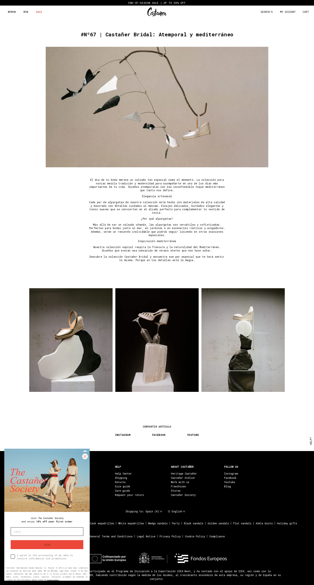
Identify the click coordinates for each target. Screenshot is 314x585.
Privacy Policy (170, 536)
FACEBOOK (159, 435)
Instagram (231, 473)
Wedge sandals (158, 523)
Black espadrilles (101, 523)
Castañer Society (183, 495)
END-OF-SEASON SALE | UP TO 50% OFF (156, 2)
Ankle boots (264, 523)
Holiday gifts (287, 523)
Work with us (180, 482)
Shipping (121, 477)
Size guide (122, 486)
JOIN (47, 544)
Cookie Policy (195, 536)
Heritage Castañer (184, 473)
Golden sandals (218, 523)
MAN (25, 11)
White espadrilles (131, 523)
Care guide (122, 490)
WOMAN (12, 11)
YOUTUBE (193, 435)
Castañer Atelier (183, 477)
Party (176, 523)
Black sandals (193, 523)
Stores (175, 490)
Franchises (178, 486)
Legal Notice (146, 536)
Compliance (217, 536)
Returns (120, 482)
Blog (227, 486)
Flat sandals (242, 523)
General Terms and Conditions (111, 536)
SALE (39, 11)
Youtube (229, 482)
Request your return (129, 495)
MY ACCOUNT (288, 11)
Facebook (230, 477)
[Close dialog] (85, 456)
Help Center (123, 473)
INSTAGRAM (123, 435)
